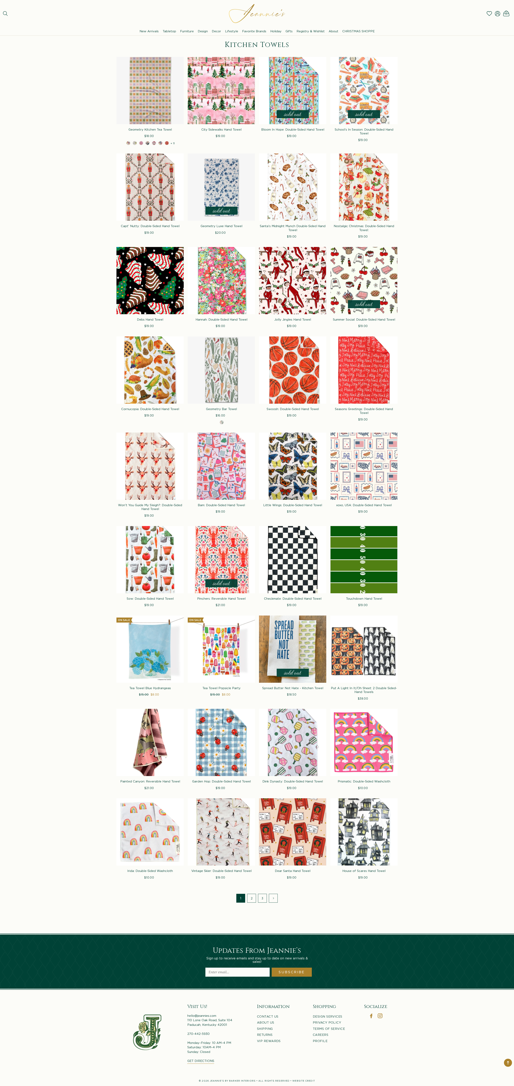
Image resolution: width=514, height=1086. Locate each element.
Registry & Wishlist (311, 31)
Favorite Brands (254, 31)
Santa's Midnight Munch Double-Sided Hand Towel (292, 228)
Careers (320, 1034)
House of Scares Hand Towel (364, 870)
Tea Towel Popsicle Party (221, 688)
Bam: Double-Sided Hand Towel (221, 505)
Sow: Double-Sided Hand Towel (150, 598)
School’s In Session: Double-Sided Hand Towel (364, 131)
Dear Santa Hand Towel (292, 870)
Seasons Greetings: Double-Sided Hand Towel (364, 410)
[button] (5, 13)
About (333, 31)
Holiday (275, 31)
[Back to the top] (508, 1063)
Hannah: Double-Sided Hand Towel (221, 319)
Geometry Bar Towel (221, 408)
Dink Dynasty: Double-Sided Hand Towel (292, 781)
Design (203, 31)
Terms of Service (329, 1028)
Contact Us (267, 1016)
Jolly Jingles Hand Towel (292, 319)
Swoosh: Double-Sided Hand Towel (293, 408)
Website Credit (303, 1081)
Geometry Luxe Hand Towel (221, 226)
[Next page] (273, 898)
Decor (216, 31)
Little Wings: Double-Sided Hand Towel (292, 505)
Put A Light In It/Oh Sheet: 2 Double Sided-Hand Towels (364, 690)
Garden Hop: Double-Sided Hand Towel (221, 781)
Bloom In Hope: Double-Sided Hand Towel (292, 129)
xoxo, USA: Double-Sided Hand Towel (364, 505)
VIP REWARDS (269, 1040)
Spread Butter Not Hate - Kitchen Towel (292, 688)
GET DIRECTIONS (200, 1060)
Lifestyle (231, 31)
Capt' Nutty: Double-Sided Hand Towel (150, 226)
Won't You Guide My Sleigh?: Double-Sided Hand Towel (150, 507)
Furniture (187, 31)
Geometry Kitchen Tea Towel (150, 129)
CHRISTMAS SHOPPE (358, 31)
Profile (320, 1040)
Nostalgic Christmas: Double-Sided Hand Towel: (364, 228)
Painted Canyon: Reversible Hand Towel (150, 781)
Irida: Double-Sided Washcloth (150, 870)
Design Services (327, 1016)
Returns (264, 1034)
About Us (265, 1022)
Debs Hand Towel (150, 319)
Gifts (289, 31)
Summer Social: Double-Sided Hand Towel (364, 319)
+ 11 (172, 143)
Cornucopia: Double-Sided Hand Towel (150, 408)
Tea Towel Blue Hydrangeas (150, 688)
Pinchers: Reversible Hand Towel (221, 598)
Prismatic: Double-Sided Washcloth (364, 781)
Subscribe (291, 972)
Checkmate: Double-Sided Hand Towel (292, 598)
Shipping (265, 1028)
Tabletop (169, 31)
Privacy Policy (327, 1022)
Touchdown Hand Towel (364, 598)
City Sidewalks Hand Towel (221, 129)
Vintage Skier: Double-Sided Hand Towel (221, 870)
